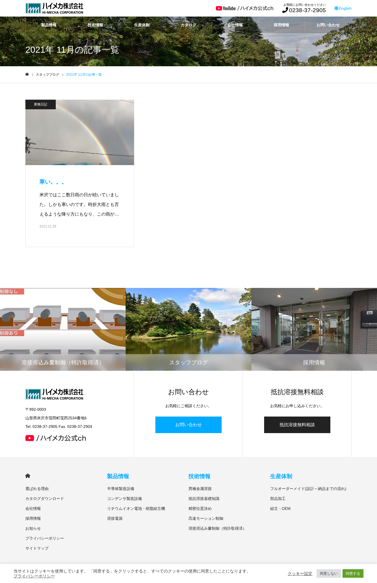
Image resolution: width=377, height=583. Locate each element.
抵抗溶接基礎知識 (204, 498)
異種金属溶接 (200, 488)
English (345, 8)
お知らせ (33, 528)
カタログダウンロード (44, 498)
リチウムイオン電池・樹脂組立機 (136, 508)
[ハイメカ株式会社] (54, 8)
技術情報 (95, 25)
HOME (27, 475)
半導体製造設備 (120, 488)
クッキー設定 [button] (300, 573)
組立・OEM (280, 508)
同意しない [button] (329, 573)
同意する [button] (353, 573)
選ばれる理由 (37, 488)
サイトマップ (37, 548)
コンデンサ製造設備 (124, 498)
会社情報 (235, 25)
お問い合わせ (328, 25)
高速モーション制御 (206, 518)
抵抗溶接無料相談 (297, 424)
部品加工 (278, 498)
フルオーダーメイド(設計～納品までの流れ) (308, 488)
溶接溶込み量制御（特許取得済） (217, 528)
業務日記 (40, 104)
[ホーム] (27, 74)
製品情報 (49, 25)
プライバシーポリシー (44, 538)
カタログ (188, 25)
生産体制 (142, 25)
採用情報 (281, 25)
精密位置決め (200, 508)
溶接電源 (115, 518)
